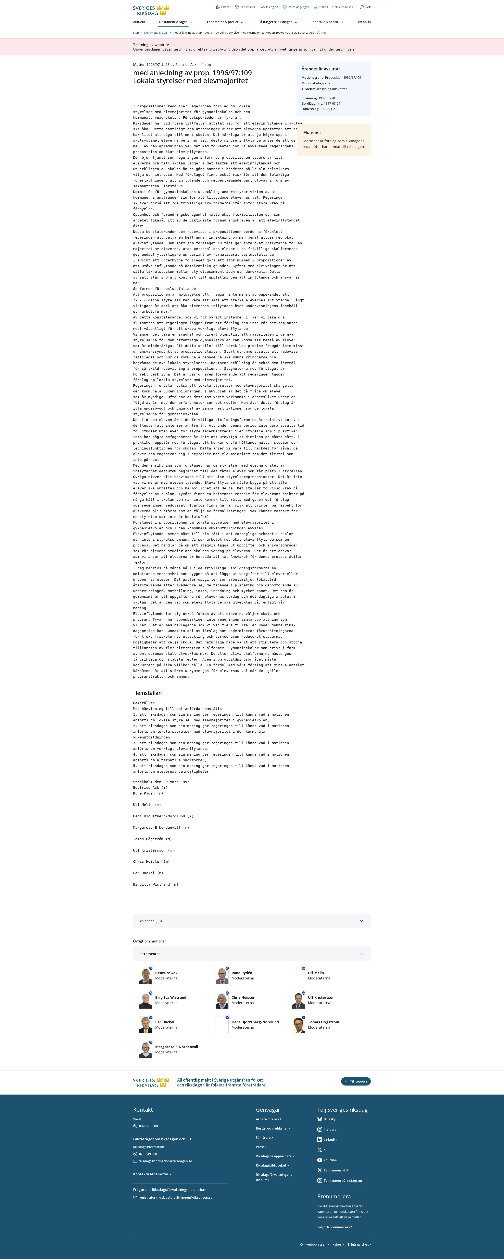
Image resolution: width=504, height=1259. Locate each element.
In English (272, 7)
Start (136, 32)
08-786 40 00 (148, 1126)
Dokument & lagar (156, 32)
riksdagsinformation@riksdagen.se (165, 1161)
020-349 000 (148, 1154)
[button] (176, 22)
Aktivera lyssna (344, 7)
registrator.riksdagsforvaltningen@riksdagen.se (175, 1197)
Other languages (298, 7)
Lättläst (226, 7)
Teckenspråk (248, 7)
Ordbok (323, 7)
